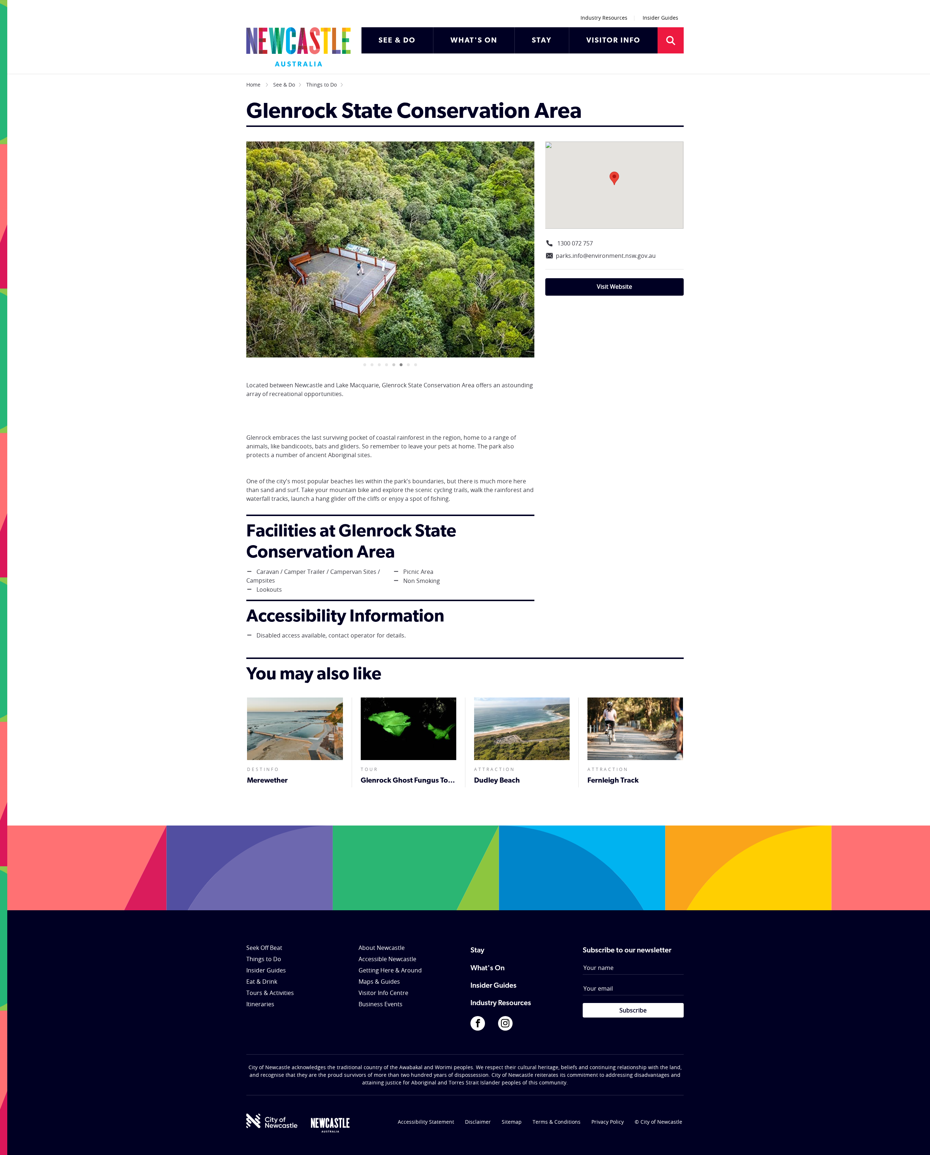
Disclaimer (478, 1121)
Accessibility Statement (426, 1121)
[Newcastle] (330, 1125)
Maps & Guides (379, 982)
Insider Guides (660, 17)
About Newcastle (382, 948)
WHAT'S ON (473, 40)
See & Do (284, 84)
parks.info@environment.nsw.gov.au (606, 256)
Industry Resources (604, 17)
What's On (487, 968)
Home (253, 84)
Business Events (381, 1004)
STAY (541, 40)
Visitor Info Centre (383, 993)
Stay (477, 950)
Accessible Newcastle (387, 959)
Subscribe (633, 1010)
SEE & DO (397, 40)
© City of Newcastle (658, 1121)
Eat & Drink (261, 982)
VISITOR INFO (613, 40)
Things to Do (321, 84)
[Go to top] (915, 1140)
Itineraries (260, 1004)
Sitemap (512, 1121)
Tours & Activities (270, 993)
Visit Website (614, 287)
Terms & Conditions (557, 1121)
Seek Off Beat (264, 948)
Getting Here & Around (390, 970)
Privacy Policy (607, 1121)
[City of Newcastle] (272, 1121)
